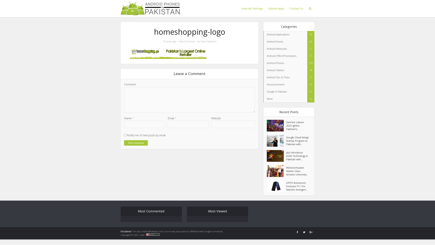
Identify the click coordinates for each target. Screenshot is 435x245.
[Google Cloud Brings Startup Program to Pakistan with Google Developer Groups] (276, 141)
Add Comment (187, 41)
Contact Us (296, 8)
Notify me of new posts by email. (146, 135)
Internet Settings (252, 8)
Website (216, 118)
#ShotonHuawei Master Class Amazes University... (297, 171)
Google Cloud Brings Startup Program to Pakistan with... (297, 141)
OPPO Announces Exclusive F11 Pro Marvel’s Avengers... (297, 186)
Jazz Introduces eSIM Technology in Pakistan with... (297, 156)
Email (172, 118)
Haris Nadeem (208, 41)
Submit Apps (276, 8)
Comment (130, 84)
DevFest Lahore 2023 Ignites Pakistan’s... (295, 126)
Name (129, 118)
